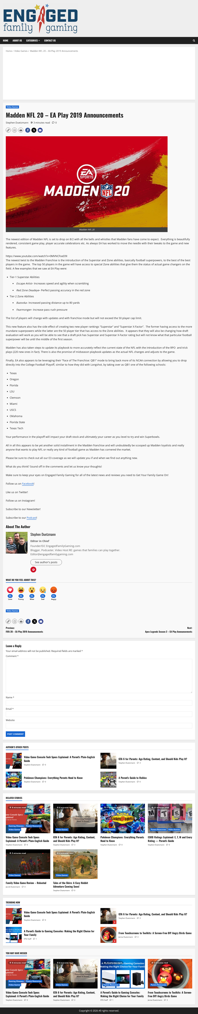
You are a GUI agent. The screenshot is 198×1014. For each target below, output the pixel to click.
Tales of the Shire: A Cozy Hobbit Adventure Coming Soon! (70, 884)
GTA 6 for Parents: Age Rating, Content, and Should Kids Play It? (108, 761)
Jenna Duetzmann (126, 937)
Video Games (12, 107)
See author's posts (46, 562)
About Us (17, 40)
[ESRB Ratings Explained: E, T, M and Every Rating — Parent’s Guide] (170, 818)
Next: (168, 629)
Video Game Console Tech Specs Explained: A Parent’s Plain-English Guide (14, 761)
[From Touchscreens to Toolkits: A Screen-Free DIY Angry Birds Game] (170, 973)
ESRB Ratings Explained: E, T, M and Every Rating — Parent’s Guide (170, 839)
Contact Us (50, 40)
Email (10, 708)
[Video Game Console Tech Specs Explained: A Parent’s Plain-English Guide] (28, 818)
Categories (32, 40)
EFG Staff (27, 939)
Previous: (24, 629)
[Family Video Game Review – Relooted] (28, 864)
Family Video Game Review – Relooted (26, 883)
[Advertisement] (99, 76)
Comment (12, 656)
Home (5, 40)
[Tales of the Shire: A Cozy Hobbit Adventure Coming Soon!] (75, 864)
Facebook (28, 483)
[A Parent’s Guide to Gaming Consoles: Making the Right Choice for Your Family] (122, 973)
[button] (194, 40)
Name (10, 697)
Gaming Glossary (16, 826)
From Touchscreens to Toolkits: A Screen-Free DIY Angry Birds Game (108, 935)
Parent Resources (33, 826)
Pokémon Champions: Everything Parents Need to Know (14, 780)
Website (10, 720)
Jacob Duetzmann (13, 887)
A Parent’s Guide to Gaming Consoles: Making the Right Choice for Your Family (14, 935)
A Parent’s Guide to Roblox (108, 780)
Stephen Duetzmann (17, 122)
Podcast (31, 517)
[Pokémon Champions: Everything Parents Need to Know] (122, 818)
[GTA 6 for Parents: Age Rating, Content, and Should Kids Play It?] (75, 818)
